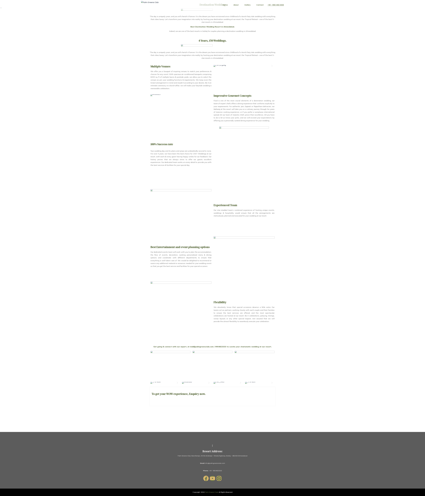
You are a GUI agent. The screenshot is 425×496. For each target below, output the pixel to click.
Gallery (247, 5)
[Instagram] (219, 478)
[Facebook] (206, 478)
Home (225, 5)
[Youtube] (212, 478)
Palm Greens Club (211, 492)
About (236, 5)
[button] (216, 66)
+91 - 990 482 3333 (276, 5)
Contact (260, 5)
